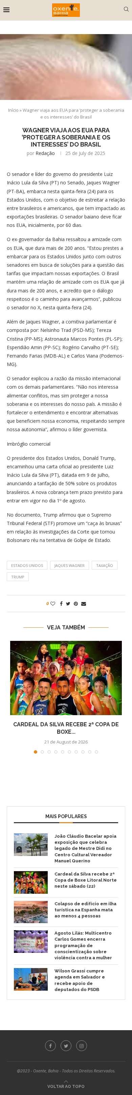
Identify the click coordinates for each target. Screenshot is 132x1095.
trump (17, 576)
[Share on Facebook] (61, 603)
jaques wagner (69, 565)
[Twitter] (66, 1045)
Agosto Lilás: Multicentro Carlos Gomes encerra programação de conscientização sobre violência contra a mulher (83, 945)
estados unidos (27, 565)
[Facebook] (50, 1045)
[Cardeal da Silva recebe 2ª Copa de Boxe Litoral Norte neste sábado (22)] (66, 678)
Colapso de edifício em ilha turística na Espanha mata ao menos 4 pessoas (85, 909)
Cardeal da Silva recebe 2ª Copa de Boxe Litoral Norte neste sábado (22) (85, 880)
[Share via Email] (83, 603)
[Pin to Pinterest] (76, 603)
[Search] (126, 10)
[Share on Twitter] (68, 603)
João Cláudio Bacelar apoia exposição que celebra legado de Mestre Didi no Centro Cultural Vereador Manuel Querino (85, 848)
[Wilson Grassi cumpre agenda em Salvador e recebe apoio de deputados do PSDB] (31, 979)
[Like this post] (52, 603)
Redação (45, 153)
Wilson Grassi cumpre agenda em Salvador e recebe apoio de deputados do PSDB (79, 980)
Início (13, 110)
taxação (104, 565)
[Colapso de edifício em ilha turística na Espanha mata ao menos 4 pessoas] (31, 912)
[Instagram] (81, 1045)
